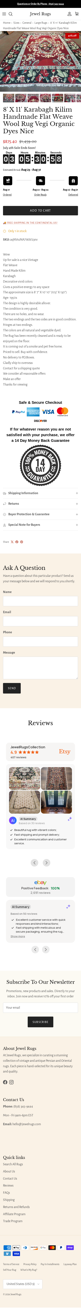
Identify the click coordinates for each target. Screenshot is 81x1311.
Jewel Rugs (16, 1294)
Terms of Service (11, 1264)
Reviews (8, 1185)
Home (6, 22)
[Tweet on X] (12, 541)
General (26, 22)
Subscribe (41, 1022)
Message (9, 652)
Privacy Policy (30, 1264)
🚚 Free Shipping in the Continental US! (30, 223)
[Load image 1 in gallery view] (40, 61)
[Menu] (4, 14)
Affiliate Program (14, 1214)
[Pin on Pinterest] (21, 541)
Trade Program (12, 1221)
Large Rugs (40, 22)
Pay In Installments (50, 1264)
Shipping (9, 1200)
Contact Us (10, 1178)
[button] (18, 936)
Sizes (16, 22)
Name (7, 592)
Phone (7, 632)
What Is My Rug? (28, 1270)
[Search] (12, 14)
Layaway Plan (70, 1264)
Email (7, 612)
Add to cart (40, 210)
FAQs (6, 1192)
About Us (9, 1171)
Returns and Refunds (16, 1207)
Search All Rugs (13, 1164)
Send (12, 688)
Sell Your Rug (9, 1270)
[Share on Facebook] (16, 541)
